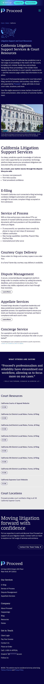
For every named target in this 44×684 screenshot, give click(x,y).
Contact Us (5, 643)
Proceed (17, 84)
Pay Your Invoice (7, 639)
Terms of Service (6, 670)
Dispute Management (9, 592)
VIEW (4, 407)
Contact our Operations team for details (12, 343)
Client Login (5, 635)
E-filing (3, 585)
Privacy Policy (19, 670)
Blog (3, 616)
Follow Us (4, 658)
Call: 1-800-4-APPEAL (9, 650)
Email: (11, 654)
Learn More (7, 292)
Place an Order (6, 647)
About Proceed (6, 608)
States (7, 23)
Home (2, 23)
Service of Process (8, 589)
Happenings (5, 612)
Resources (5, 619)
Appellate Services (8, 596)
